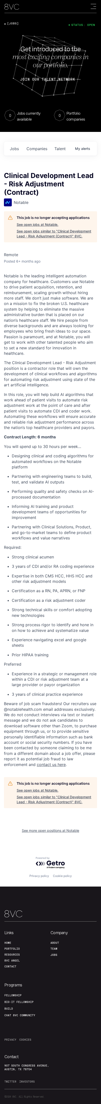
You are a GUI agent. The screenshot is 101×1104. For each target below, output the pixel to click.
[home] (11, 6)
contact (10, 966)
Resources (12, 954)
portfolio (12, 948)
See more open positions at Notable (50, 830)
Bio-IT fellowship (19, 1001)
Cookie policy (62, 876)
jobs (14, 148)
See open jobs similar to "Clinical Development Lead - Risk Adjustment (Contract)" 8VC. (54, 233)
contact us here (51, 764)
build (8, 1008)
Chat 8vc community (19, 1015)
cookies (25, 1039)
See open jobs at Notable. (37, 224)
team (53, 948)
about (54, 942)
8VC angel (12, 960)
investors (27, 1081)
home (7, 942)
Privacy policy (39, 876)
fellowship (13, 995)
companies (36, 148)
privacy (10, 1039)
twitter (10, 1081)
